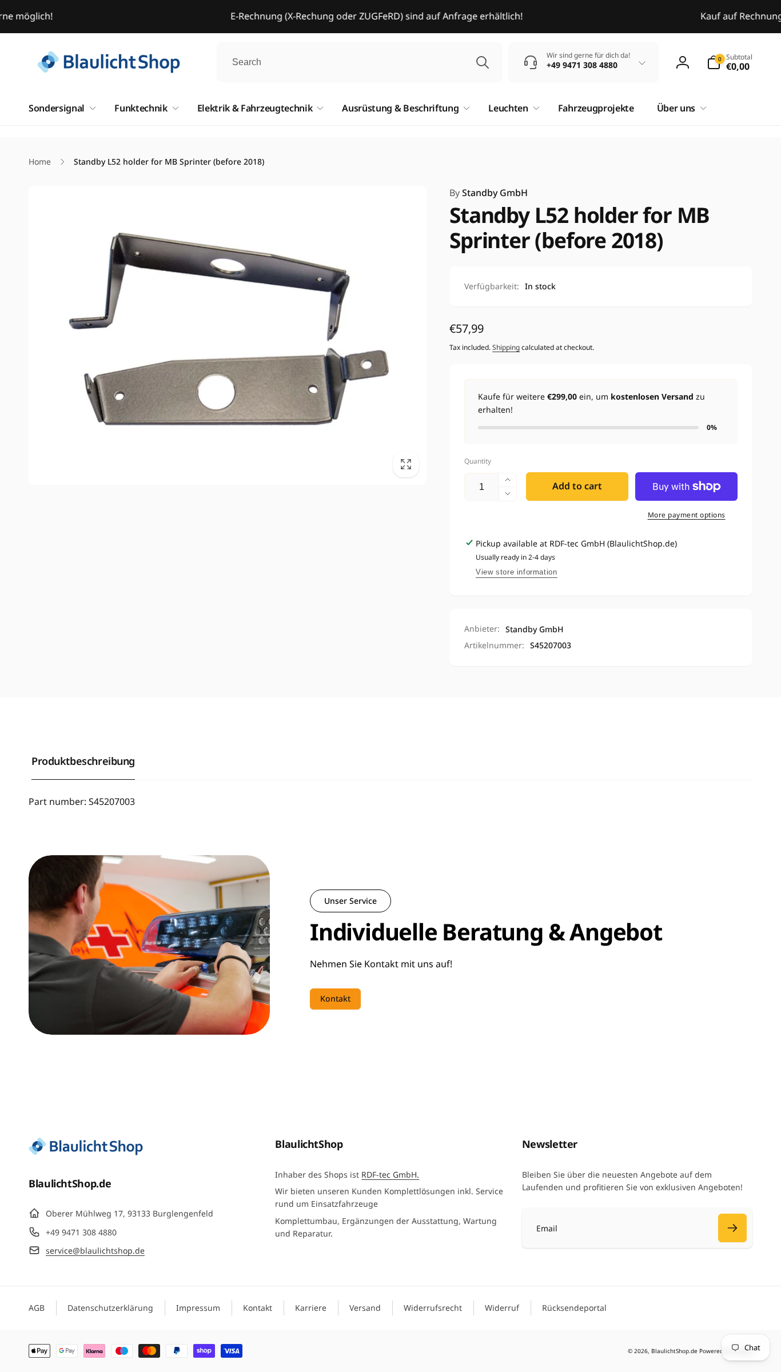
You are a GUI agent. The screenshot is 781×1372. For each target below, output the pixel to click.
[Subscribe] (732, 1228)
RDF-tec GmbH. (390, 1174)
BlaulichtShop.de (674, 1351)
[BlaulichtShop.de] (86, 1152)
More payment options (687, 515)
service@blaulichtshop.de (95, 1250)
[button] (729, 62)
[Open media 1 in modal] (228, 335)
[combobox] (360, 62)
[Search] (482, 62)
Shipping (506, 347)
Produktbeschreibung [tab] (83, 761)
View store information (516, 572)
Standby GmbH (488, 192)
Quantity (477, 461)
